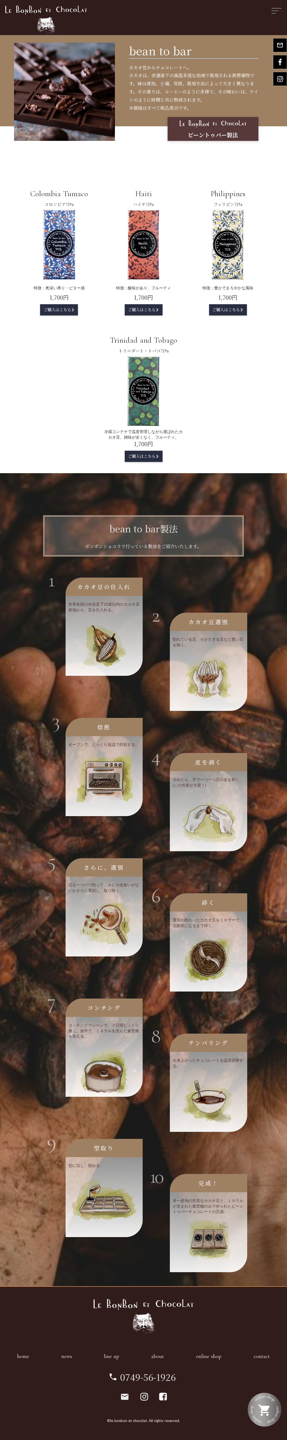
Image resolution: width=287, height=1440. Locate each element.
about (157, 1356)
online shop (208, 1356)
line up (111, 1356)
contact (262, 1356)
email (124, 1396)
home (23, 1356)
